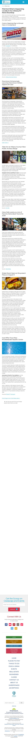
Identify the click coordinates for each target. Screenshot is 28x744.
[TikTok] (22, 624)
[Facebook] (6, 624)
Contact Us (14, 680)
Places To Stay (14, 661)
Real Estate (14, 672)
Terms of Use (17, 724)
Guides (14, 677)
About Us (14, 682)
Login (14, 637)
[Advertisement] (14, 537)
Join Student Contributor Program (14, 651)
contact (15, 735)
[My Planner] (16, 628)
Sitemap (14, 705)
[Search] (21, 703)
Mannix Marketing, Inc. (14, 718)
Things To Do (14, 663)
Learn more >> (5, 142)
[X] (12, 628)
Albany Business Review (11, 77)
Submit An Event (14, 645)
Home (3, 6)
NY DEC (7, 208)
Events (14, 669)
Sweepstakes (14, 685)
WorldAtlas (8, 269)
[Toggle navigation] (23, 2)
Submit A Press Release (14, 641)
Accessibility (21, 734)
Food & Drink (14, 666)
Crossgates (7, 45)
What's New (7, 6)
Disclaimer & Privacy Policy (9, 724)
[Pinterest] (14, 624)
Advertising (14, 688)
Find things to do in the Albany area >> (11, 398)
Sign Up (12, 609)
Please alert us (7, 730)
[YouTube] (10, 624)
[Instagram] (18, 624)
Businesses (14, 674)
